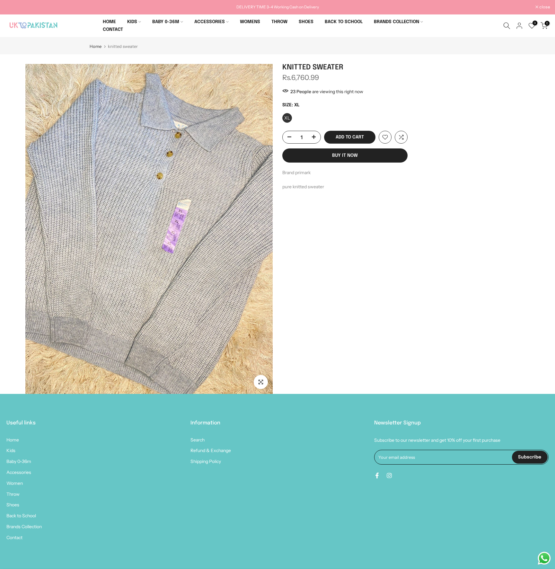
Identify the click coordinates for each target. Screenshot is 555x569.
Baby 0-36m (18, 461)
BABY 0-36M (165, 22)
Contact (14, 537)
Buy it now (345, 155)
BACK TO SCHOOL (344, 22)
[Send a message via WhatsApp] (544, 558)
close (14, 7)
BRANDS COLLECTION (396, 22)
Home (95, 46)
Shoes (12, 505)
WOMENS (250, 22)
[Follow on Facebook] (377, 475)
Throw (13, 494)
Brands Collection (24, 526)
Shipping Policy (205, 461)
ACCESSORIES (209, 22)
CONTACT (113, 29)
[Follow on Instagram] (389, 475)
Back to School (21, 516)
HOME (109, 22)
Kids (10, 450)
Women (14, 483)
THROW (279, 22)
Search (197, 440)
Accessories (18, 472)
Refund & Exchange (210, 450)
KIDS (132, 22)
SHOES (306, 22)
